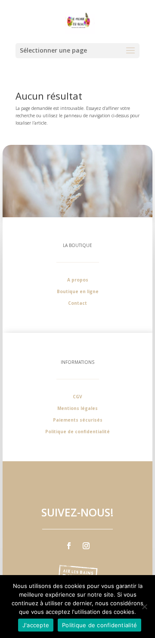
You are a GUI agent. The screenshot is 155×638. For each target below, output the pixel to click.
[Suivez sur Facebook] (69, 546)
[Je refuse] (144, 606)
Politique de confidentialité (99, 625)
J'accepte (35, 625)
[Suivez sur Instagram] (86, 546)
